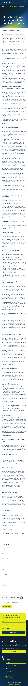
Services (8, 656)
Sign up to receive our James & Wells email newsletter (13, 603)
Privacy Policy (11, 684)
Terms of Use (17, 684)
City (3, 579)
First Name (5, 548)
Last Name (4, 553)
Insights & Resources (11, 665)
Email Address (6, 558)
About (7, 668)
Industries (8, 659)
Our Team (8, 662)
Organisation (5, 574)
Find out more (14, 651)
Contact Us (8, 671)
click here (21, 533)
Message (4, 585)
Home (3, 6)
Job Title (4, 569)
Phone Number (6, 564)
